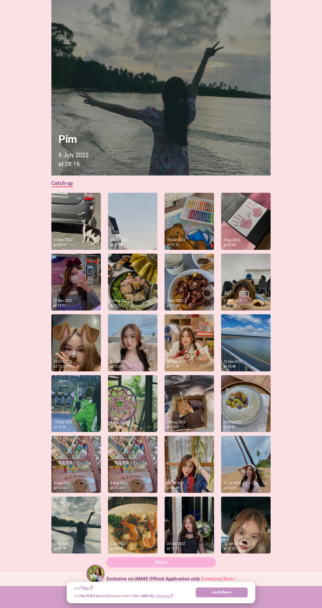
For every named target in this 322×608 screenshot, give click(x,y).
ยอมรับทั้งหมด (221, 592)
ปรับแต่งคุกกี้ (164, 596)
